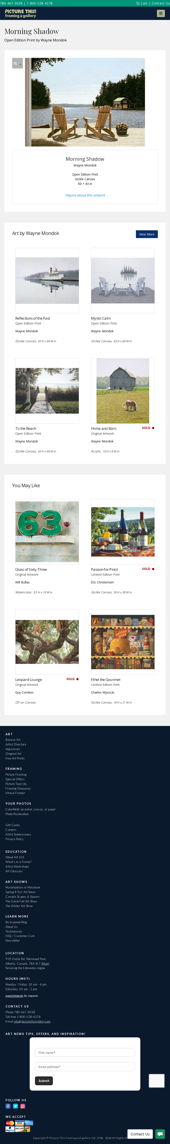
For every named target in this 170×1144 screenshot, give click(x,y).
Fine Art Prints (15, 758)
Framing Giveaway (18, 788)
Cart (144, 3)
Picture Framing (16, 774)
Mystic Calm (101, 318)
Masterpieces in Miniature (23, 887)
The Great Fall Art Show (21, 901)
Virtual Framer (15, 793)
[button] (161, 13)
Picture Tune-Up (16, 784)
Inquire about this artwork (85, 195)
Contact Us (161, 3)
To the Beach (25, 428)
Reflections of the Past (32, 318)
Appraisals (13, 749)
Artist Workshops (17, 866)
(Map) (45, 963)
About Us (12, 927)
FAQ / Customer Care (20, 936)
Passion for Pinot (104, 569)
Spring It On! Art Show (20, 892)
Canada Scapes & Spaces (23, 896)
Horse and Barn (103, 428)
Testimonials (14, 931)
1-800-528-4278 (40, 3)
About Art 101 (15, 857)
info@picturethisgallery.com (32, 1021)
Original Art (13, 753)
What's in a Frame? (18, 862)
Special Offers (15, 779)
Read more (47, 304)
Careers (11, 829)
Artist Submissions (18, 834)
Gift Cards (13, 825)
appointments (14, 995)
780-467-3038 (11, 3)
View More (147, 234)
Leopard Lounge (28, 679)
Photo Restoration (17, 814)
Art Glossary (14, 871)
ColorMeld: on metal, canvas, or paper (31, 809)
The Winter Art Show (19, 906)
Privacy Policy (14, 839)
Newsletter (13, 940)
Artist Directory (16, 744)
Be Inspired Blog (16, 922)
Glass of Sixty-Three (31, 569)
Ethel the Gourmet (105, 679)
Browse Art (13, 739)
